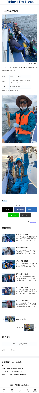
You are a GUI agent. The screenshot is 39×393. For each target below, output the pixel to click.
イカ (5, 200)
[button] (25, 215)
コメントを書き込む (19, 344)
